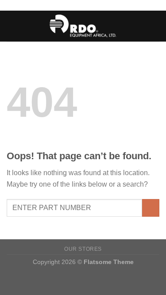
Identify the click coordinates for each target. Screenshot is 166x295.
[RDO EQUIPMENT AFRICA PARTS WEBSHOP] (83, 26)
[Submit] (150, 207)
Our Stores (83, 249)
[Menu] (12, 26)
